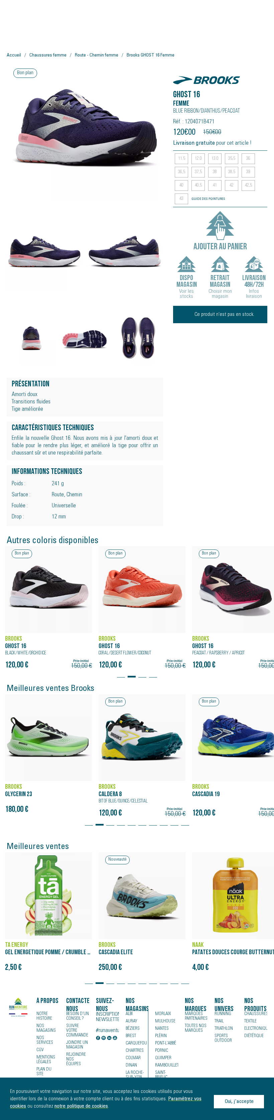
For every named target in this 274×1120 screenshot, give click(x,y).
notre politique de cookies (81, 1106)
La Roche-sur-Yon (135, 1075)
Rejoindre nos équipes (76, 1059)
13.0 (215, 158)
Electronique (255, 1028)
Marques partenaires (196, 1016)
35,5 (231, 158)
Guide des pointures (208, 199)
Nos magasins (46, 1028)
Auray (131, 1021)
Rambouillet (166, 1065)
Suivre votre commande (77, 1031)
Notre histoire (44, 1016)
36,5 (181, 172)
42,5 (248, 185)
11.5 (181, 158)
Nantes (162, 1028)
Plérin (161, 1036)
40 (181, 185)
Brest (131, 1036)
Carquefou (136, 1043)
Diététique (254, 1036)
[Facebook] (98, 1038)
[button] (121, 673)
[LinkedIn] (109, 1038)
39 (248, 172)
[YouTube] (115, 1038)
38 (215, 172)
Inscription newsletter (107, 1017)
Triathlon (224, 1028)
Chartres (135, 1050)
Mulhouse (165, 1021)
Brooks (184, 76)
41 (215, 185)
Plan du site (43, 1072)
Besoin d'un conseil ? (77, 1016)
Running (223, 1014)
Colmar (133, 1058)
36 (248, 158)
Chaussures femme (47, 55)
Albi (129, 1014)
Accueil (14, 55)
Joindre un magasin (77, 1045)
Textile (250, 1021)
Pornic (161, 1050)
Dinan (131, 1065)
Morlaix (163, 1014)
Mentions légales (45, 1060)
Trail (219, 1021)
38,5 (231, 172)
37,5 (198, 172)
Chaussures (255, 1014)
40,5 (198, 185)
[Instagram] (103, 1038)
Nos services (44, 1040)
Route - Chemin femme (96, 55)
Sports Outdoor (223, 1038)
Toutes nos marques (196, 1028)
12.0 (198, 158)
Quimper (163, 1058)
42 (232, 185)
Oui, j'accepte (239, 1101)
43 (181, 199)
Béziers (133, 1028)
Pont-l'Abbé (165, 1043)
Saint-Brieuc (161, 1075)
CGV (40, 1050)
